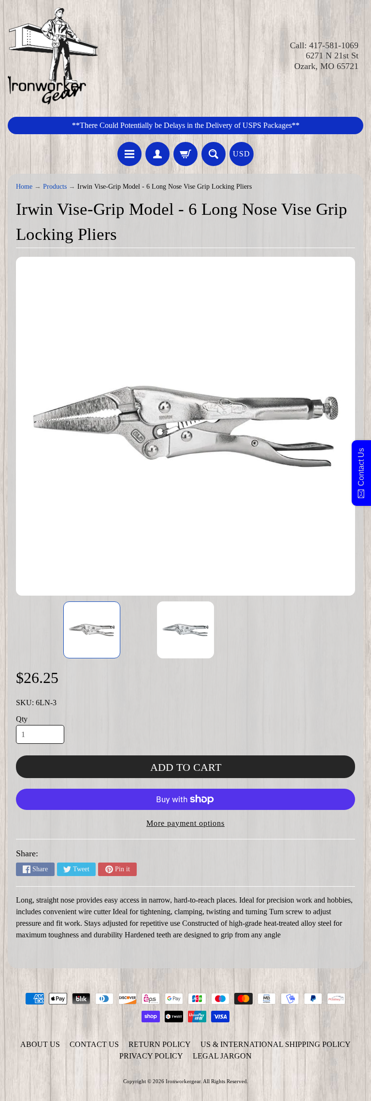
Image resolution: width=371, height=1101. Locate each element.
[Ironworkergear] (53, 56)
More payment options (185, 823)
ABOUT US (40, 1044)
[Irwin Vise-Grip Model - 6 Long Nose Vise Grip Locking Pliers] (91, 629)
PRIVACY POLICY (151, 1056)
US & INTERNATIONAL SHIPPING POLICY (275, 1044)
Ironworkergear (183, 1081)
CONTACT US (94, 1044)
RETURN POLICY (159, 1044)
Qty (22, 719)
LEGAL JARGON (222, 1056)
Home (24, 186)
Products (55, 186)
